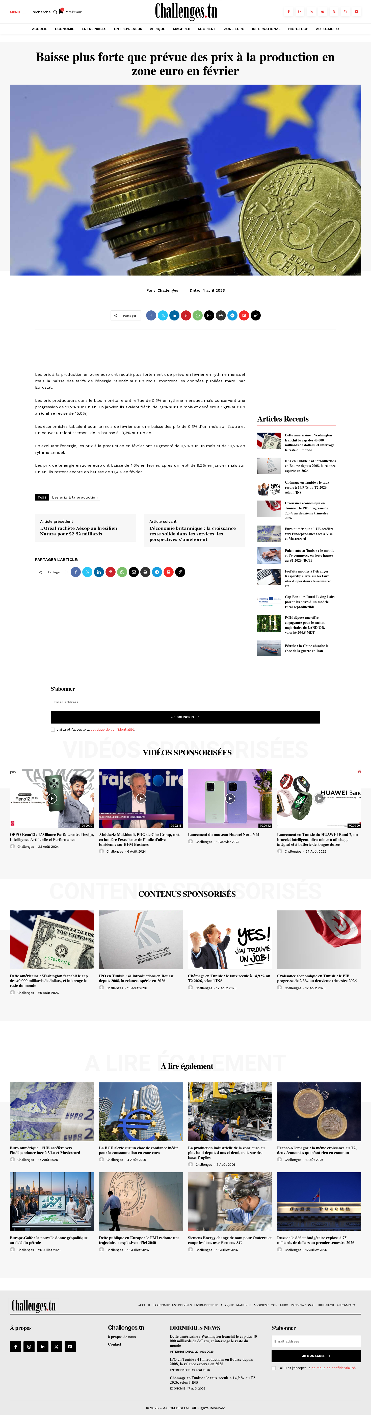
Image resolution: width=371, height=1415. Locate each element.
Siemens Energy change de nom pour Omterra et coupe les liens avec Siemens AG (230, 1240)
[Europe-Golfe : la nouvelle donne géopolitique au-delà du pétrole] (52, 1201)
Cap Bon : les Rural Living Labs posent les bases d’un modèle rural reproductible (309, 601)
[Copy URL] (256, 315)
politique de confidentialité (112, 729)
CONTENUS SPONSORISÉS (187, 894)
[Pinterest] (186, 315)
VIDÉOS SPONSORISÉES (187, 752)
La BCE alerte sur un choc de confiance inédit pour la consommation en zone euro (138, 1150)
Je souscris (182, 717)
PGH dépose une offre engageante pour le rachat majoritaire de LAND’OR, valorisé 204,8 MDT (305, 625)
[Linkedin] (311, 11)
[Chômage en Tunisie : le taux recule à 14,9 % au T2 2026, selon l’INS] (269, 487)
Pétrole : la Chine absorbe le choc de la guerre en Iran (306, 648)
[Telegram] (232, 315)
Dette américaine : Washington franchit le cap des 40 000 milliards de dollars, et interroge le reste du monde (309, 442)
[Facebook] (288, 11)
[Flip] (244, 315)
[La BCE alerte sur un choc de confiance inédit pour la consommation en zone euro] (141, 1111)
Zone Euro (185, 293)
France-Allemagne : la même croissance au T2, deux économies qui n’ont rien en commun (317, 1150)
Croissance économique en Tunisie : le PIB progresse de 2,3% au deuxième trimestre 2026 (306, 510)
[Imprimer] (221, 315)
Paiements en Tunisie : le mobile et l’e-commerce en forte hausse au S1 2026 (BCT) (309, 555)
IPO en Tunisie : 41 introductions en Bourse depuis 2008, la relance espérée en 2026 (310, 465)
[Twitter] (334, 11)
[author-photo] (13, 846)
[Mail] (322, 11)
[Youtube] (356, 11)
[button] (45, 12)
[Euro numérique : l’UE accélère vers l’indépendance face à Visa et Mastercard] (269, 534)
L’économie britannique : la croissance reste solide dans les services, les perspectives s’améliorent (192, 534)
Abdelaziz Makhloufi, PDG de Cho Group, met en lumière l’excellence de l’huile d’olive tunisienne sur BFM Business (139, 839)
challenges (25, 847)
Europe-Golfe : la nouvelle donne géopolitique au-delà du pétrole (49, 1240)
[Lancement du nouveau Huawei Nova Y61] (230, 798)
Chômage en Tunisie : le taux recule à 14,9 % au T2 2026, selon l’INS (307, 487)
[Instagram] (300, 11)
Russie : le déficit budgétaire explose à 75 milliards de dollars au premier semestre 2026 (315, 1240)
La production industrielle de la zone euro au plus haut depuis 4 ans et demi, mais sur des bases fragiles (226, 1152)
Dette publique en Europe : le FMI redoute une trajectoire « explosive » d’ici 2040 (139, 1240)
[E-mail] (209, 315)
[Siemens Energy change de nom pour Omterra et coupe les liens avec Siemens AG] (230, 1201)
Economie (178, 1388)
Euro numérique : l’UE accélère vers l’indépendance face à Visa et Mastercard (309, 533)
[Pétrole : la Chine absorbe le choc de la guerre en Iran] (269, 648)
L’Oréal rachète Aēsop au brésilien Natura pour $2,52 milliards (78, 531)
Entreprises (180, 1370)
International (182, 1351)
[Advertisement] (140, 345)
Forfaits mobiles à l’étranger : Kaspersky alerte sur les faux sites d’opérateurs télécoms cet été (308, 578)
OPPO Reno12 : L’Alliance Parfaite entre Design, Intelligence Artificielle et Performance (52, 836)
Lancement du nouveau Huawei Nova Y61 (224, 834)
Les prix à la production (75, 497)
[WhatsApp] (345, 11)
